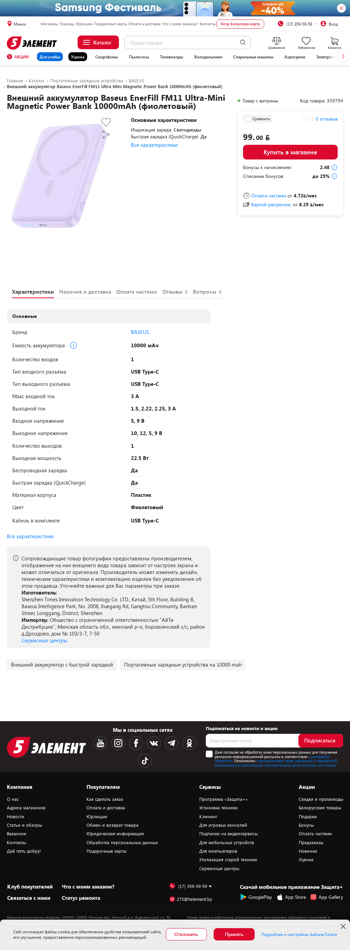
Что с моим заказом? (180, 23)
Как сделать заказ (104, 799)
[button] (343, 56)
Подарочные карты (110, 23)
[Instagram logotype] (118, 743)
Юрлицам (84, 23)
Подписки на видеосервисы (228, 833)
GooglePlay (260, 897)
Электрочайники (332, 56)
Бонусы (306, 825)
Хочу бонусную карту (240, 23)
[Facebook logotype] (136, 743)
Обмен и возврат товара (112, 825)
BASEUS (140, 332)
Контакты (208, 23)
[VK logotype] (154, 743)
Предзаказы (311, 842)
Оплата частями (315, 833)
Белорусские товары (320, 808)
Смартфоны (106, 56)
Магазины (49, 23)
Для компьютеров (218, 851)
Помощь (66, 23)
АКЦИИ (21, 56)
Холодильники (208, 56)
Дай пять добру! (24, 851)
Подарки (308, 816)
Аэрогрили (294, 56)
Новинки (308, 851)
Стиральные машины (253, 56)
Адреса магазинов (26, 808)
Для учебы (50, 56)
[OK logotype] (189, 743)
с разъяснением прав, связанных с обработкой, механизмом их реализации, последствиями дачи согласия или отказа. (276, 763)
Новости (15, 816)
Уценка (77, 56)
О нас (13, 799)
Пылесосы (139, 56)
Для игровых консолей (223, 825)
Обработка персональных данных (122, 842)
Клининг (208, 816)
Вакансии (16, 833)
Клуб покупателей (30, 886)
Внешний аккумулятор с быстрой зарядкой (62, 664)
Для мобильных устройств (226, 842)
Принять (234, 934)
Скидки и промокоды (321, 799)
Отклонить (186, 934)
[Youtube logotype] (100, 743)
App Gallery (331, 897)
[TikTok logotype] (145, 761)
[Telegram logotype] (171, 743)
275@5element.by (194, 899)
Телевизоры (171, 56)
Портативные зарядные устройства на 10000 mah (183, 664)
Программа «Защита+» (223, 799)
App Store (295, 897)
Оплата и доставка (145, 23)
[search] (243, 42)
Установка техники (218, 808)
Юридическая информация (115, 833)
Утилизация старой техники (228, 859)
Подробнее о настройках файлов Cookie (299, 934)
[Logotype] (33, 43)
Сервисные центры (44, 640)
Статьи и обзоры (24, 825)
